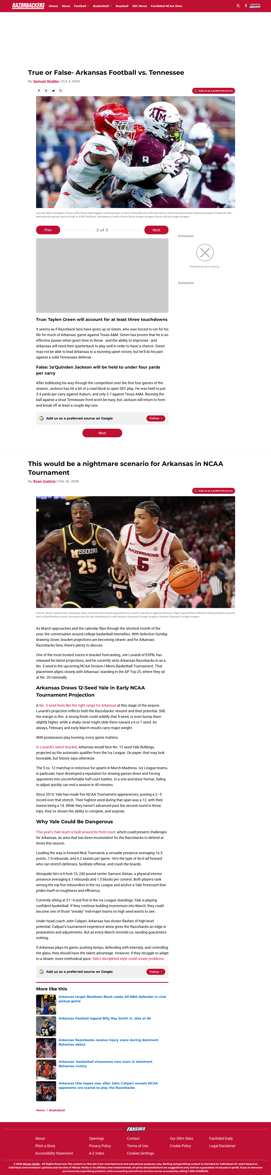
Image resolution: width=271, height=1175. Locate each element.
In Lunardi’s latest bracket (56, 747)
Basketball (57, 1110)
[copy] (60, 90)
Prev (48, 230)
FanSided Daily (221, 1138)
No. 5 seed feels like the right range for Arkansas (77, 705)
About (53, 6)
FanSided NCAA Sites (166, 6)
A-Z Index (96, 1153)
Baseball (122, 6)
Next (156, 230)
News (66, 6)
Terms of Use (137, 1146)
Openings (96, 1138)
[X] (238, 5)
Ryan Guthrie (44, 481)
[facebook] (246, 5)
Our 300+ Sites (181, 1138)
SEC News (139, 6)
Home (40, 1110)
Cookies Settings (140, 1153)
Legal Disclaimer (222, 1146)
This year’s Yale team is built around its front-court (75, 832)
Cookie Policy (180, 1146)
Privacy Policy (100, 1146)
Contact (133, 1138)
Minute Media (31, 1163)
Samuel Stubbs (46, 81)
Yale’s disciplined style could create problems (128, 959)
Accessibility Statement (54, 1153)
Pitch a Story (45, 1146)
